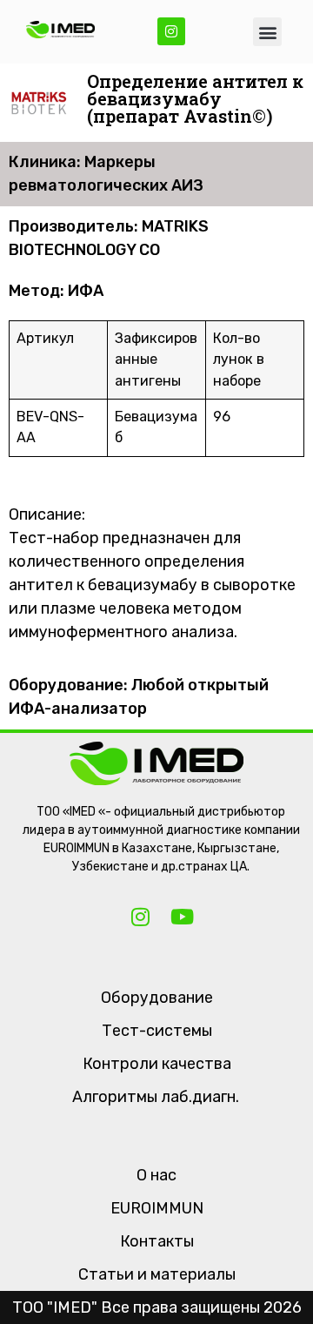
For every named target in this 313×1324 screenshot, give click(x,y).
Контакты (157, 1241)
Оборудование (157, 997)
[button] (267, 31)
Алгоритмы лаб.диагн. (155, 1096)
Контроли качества (157, 1063)
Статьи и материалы (157, 1274)
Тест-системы (157, 1030)
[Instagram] (171, 31)
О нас (156, 1175)
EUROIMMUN (156, 1208)
